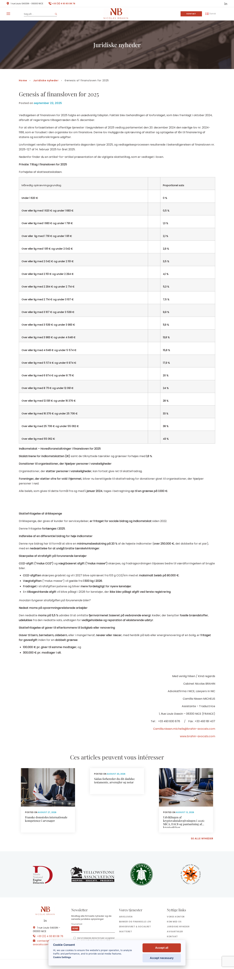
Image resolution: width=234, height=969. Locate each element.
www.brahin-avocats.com (197, 736)
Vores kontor (176, 916)
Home (23, 80)
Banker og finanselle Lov (135, 921)
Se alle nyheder (202, 838)
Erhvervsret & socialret (135, 926)
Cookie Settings (62, 957)
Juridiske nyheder (46, 80)
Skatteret (125, 931)
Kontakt (191, 14)
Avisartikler (175, 931)
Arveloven (125, 916)
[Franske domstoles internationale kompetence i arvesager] (48, 800)
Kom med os (174, 921)
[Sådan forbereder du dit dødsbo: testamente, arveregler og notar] (117, 781)
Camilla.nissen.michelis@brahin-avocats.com (184, 729)
